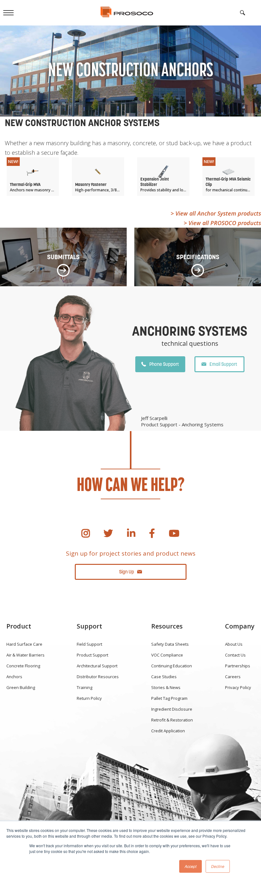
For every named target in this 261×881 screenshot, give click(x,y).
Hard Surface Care (24, 644)
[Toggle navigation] (8, 12)
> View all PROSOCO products (222, 223)
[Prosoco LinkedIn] (131, 533)
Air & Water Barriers (25, 655)
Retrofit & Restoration (172, 720)
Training (84, 687)
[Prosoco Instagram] (85, 533)
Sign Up (126, 572)
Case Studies (164, 676)
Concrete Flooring (23, 666)
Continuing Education (171, 666)
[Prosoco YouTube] (174, 533)
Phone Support (164, 364)
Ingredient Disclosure (171, 709)
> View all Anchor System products (216, 213)
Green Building (20, 687)
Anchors (14, 676)
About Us (234, 644)
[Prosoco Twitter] (108, 533)
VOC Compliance (167, 655)
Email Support (223, 364)
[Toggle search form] (242, 12)
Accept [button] (190, 866)
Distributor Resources (98, 676)
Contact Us (235, 655)
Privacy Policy (238, 687)
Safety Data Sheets (170, 644)
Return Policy (89, 698)
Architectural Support (97, 666)
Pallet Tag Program (169, 698)
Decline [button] (217, 866)
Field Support (89, 644)
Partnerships (237, 666)
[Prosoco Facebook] (152, 533)
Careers (233, 676)
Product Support (92, 655)
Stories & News (165, 687)
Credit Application (168, 731)
